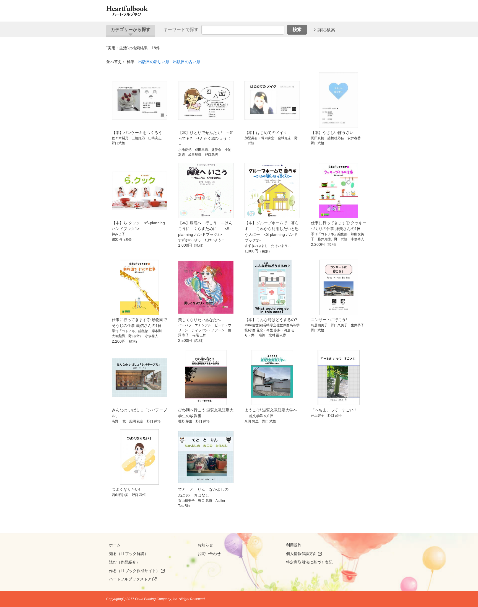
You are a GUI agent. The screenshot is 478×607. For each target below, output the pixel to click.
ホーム (115, 545)
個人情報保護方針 (301, 553)
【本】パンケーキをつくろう (137, 132)
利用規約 (294, 545)
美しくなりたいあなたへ (199, 319)
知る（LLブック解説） (128, 553)
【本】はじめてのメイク (266, 132)
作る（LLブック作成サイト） (134, 571)
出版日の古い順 (186, 62)
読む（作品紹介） (124, 562)
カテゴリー (130, 29)
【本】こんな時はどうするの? (271, 319)
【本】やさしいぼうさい (332, 132)
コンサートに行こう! (329, 319)
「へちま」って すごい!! (333, 410)
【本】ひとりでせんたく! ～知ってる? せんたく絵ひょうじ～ (205, 138)
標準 (130, 62)
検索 (297, 29)
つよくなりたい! (126, 489)
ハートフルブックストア (130, 579)
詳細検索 (326, 29)
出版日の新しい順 (153, 62)
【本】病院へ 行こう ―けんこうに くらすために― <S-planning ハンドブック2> (205, 229)
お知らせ (205, 545)
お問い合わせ (209, 553)
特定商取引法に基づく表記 (309, 562)
